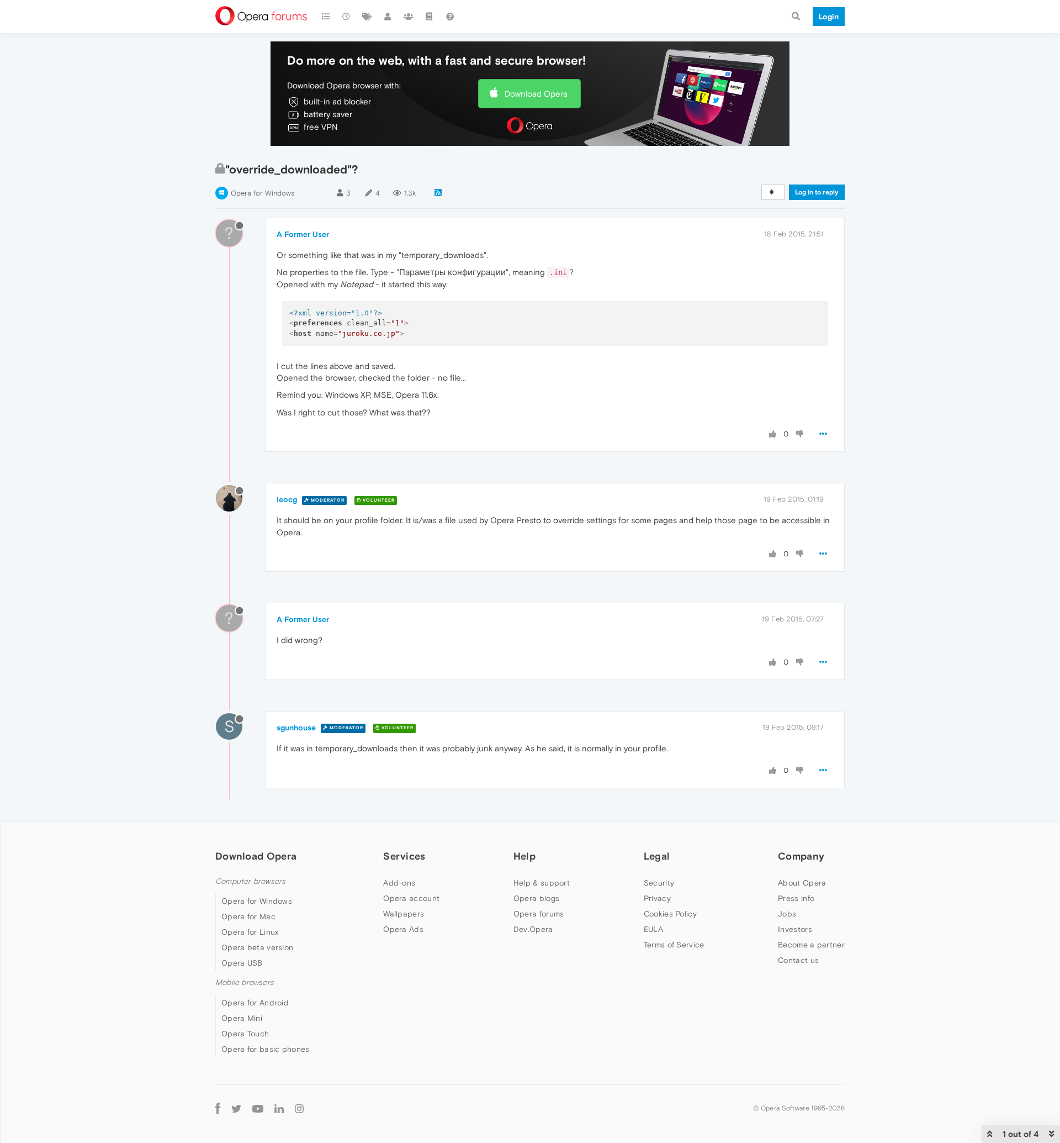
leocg (287, 499)
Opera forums (538, 913)
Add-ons (399, 882)
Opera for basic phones (265, 1049)
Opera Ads (403, 929)
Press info (796, 898)
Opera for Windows (262, 193)
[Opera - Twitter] (236, 1108)
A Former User (303, 234)
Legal (657, 856)
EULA (653, 929)
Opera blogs (536, 898)
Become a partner (811, 944)
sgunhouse (296, 727)
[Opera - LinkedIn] (279, 1108)
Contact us (798, 960)
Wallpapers (403, 913)
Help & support (541, 882)
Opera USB (242, 962)
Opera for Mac (248, 916)
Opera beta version (257, 947)
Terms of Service (674, 944)
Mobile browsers (244, 982)
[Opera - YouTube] (258, 1108)
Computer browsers (250, 881)
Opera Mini (241, 1018)
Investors (795, 929)
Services (404, 856)
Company (801, 856)
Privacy (657, 898)
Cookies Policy (670, 913)
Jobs (787, 913)
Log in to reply (817, 192)
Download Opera (536, 93)
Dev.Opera (533, 929)
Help (524, 856)
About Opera (802, 882)
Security (659, 882)
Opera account (411, 898)
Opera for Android (255, 1002)
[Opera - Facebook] (218, 1108)
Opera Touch (245, 1033)
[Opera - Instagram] (299, 1108)
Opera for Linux (250, 932)
